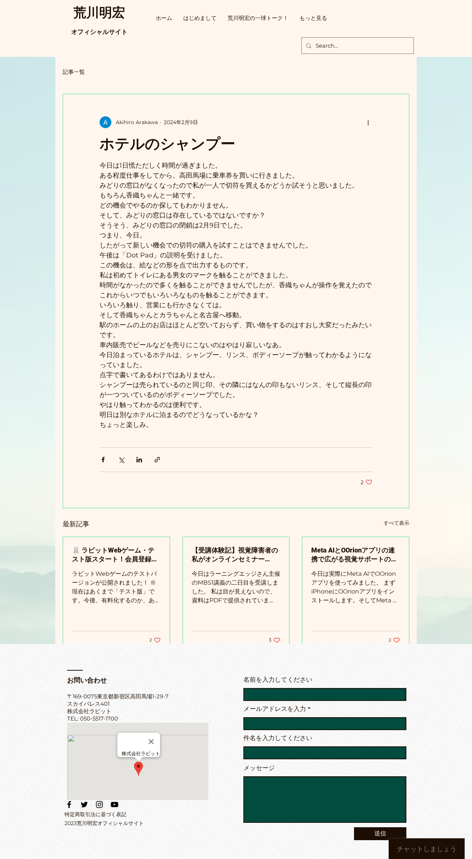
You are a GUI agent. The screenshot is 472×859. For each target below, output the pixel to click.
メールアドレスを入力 (274, 709)
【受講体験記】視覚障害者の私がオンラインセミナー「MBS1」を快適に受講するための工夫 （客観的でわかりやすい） (236, 555)
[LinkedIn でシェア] (139, 459)
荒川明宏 (99, 12)
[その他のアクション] (368, 122)
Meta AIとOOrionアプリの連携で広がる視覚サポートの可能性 (354, 555)
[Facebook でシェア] (103, 459)
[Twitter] (84, 804)
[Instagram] (99, 804)
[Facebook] (69, 804)
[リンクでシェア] (157, 459)
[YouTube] (114, 804)
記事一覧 (74, 71)
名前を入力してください (277, 680)
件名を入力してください (277, 738)
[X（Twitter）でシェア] (121, 459)
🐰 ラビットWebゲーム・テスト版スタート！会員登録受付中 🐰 (115, 555)
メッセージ (259, 768)
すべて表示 (396, 523)
